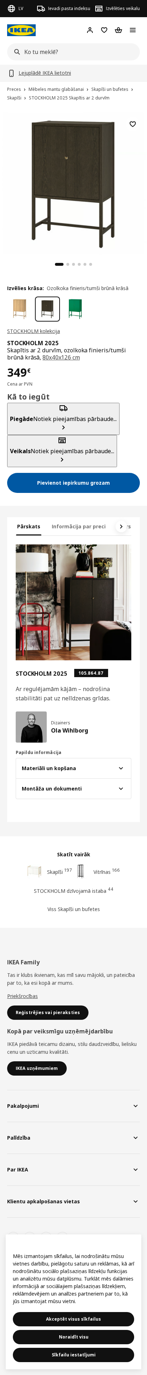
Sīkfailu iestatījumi (74, 1355)
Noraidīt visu (73, 1337)
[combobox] (71, 51)
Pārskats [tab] (28, 526)
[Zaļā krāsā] (75, 309)
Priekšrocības (22, 996)
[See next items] (121, 526)
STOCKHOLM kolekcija (33, 331)
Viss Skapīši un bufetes (73, 909)
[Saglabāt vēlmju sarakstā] (133, 124)
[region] (73, 182)
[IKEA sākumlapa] (21, 30)
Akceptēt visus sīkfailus (73, 1319)
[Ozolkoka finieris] (19, 309)
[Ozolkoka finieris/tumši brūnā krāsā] (47, 309)
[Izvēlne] (133, 30)
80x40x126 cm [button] (61, 357)
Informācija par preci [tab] (79, 526)
